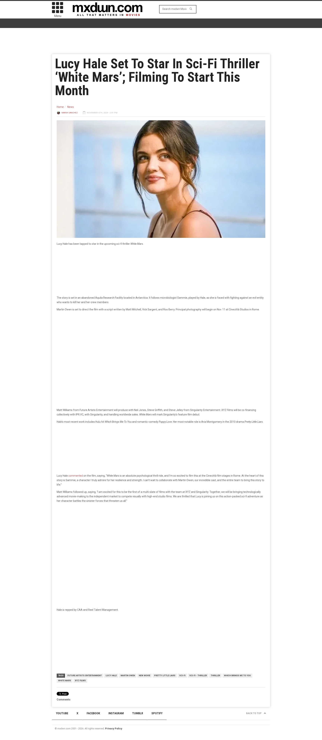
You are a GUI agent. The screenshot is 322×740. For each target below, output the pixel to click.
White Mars (64, 680)
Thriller (215, 675)
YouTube (62, 713)
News (70, 106)
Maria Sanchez (69, 113)
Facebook (93, 713)
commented (75, 475)
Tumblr (137, 713)
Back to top (254, 713)
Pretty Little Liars (164, 675)
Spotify (156, 713)
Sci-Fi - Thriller (198, 675)
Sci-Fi (182, 675)
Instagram (116, 713)
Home (60, 106)
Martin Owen (128, 675)
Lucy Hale (111, 675)
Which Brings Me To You (237, 675)
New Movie (144, 675)
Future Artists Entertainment (84, 675)
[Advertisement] (161, 535)
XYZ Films (80, 680)
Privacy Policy (113, 728)
